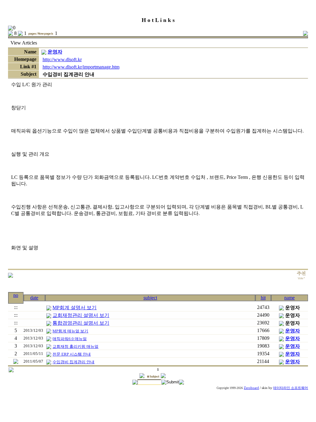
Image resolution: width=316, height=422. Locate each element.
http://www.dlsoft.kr (62, 59)
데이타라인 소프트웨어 (290, 388)
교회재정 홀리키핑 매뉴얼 (75, 346)
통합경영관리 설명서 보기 (80, 323)
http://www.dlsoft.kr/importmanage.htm (81, 67)
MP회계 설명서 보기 (74, 307)
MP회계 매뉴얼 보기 (70, 331)
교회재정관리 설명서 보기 (80, 315)
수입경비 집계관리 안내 (73, 362)
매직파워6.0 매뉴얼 (69, 338)
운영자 (55, 51)
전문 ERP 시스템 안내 (71, 354)
